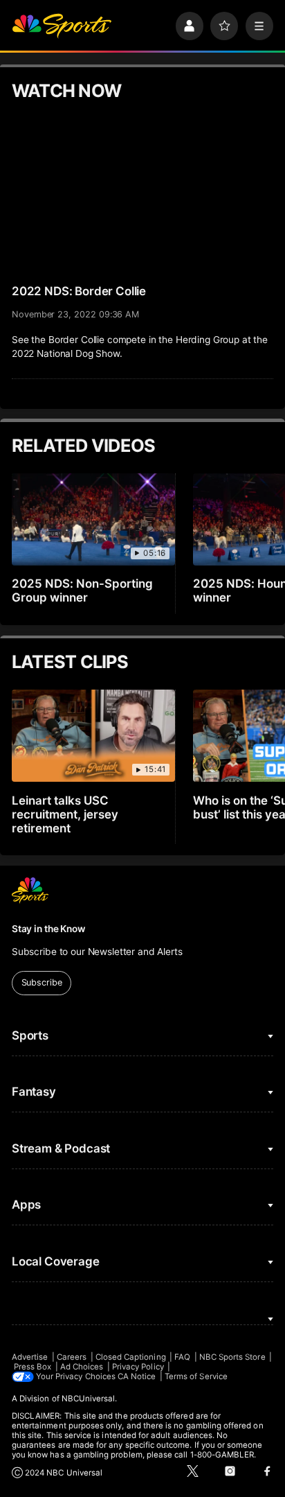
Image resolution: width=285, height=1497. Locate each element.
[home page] (61, 26)
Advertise (30, 1357)
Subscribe (41, 982)
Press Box (33, 1367)
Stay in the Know (48, 928)
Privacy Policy (138, 1367)
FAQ (182, 1357)
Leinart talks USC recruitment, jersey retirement (65, 814)
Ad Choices (82, 1367)
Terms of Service (196, 1376)
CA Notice (137, 1376)
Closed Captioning (130, 1357)
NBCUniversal (89, 1398)
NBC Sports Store (232, 1357)
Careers (71, 1357)
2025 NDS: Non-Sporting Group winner (82, 590)
